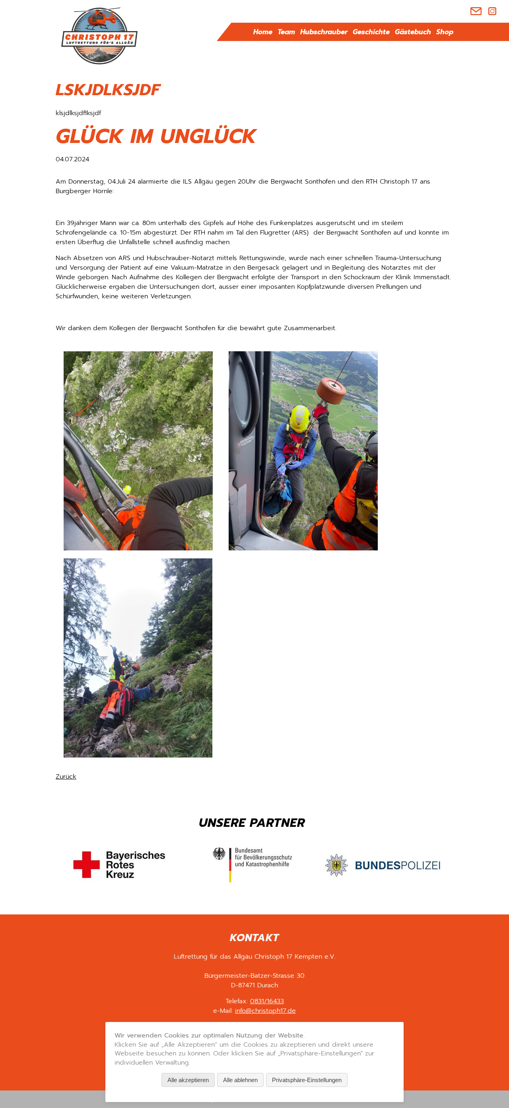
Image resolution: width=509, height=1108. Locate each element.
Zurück (66, 776)
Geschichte (371, 32)
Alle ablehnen (240, 1080)
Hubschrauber (324, 32)
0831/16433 (267, 1001)
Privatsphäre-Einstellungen (307, 1080)
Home (262, 32)
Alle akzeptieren (188, 1080)
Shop (444, 32)
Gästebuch (413, 32)
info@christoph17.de (265, 1011)
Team (286, 32)
